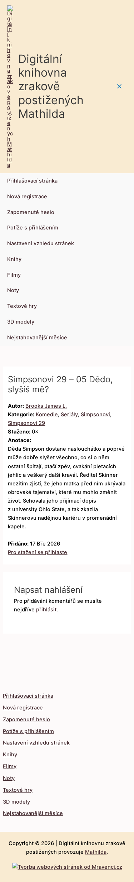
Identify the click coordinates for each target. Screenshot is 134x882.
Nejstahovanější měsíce (37, 337)
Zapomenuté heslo (30, 212)
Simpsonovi (95, 414)
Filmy (14, 275)
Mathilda (95, 852)
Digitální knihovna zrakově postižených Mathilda (51, 86)
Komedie (47, 414)
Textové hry (22, 306)
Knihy (14, 259)
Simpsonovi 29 (26, 423)
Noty (13, 290)
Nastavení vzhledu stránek (40, 243)
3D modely (20, 322)
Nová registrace (27, 196)
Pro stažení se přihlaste (37, 552)
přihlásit (46, 609)
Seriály (69, 414)
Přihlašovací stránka (32, 181)
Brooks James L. (46, 406)
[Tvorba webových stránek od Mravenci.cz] (67, 865)
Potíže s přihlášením (32, 227)
